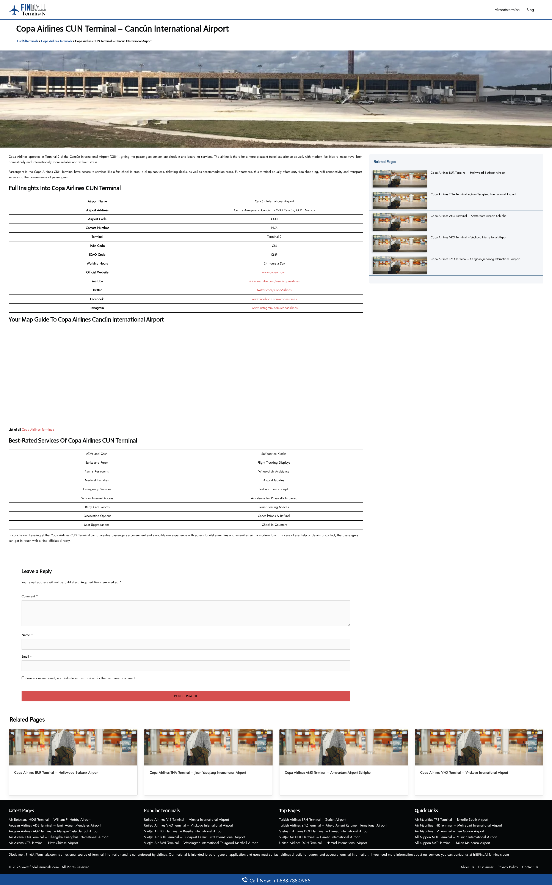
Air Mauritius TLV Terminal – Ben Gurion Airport (449, 831)
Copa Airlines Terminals (56, 41)
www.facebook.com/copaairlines (274, 299)
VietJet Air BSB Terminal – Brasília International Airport (183, 831)
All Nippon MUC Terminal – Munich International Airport (456, 837)
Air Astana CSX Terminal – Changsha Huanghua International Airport (58, 837)
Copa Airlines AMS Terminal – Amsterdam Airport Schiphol (469, 216)
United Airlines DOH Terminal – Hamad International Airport (323, 842)
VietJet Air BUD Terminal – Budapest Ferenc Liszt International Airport (194, 837)
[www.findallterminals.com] (28, 9)
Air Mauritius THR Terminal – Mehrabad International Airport (458, 825)
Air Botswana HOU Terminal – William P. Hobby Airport (50, 819)
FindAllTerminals (27, 41)
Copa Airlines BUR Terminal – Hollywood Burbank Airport (468, 172)
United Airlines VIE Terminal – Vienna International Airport (186, 819)
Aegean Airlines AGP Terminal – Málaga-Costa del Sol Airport (54, 831)
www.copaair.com (274, 272)
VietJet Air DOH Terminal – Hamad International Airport (319, 837)
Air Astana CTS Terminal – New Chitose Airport (43, 842)
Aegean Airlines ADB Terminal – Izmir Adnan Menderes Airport (55, 825)
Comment (30, 596)
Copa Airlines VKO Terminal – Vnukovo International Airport (469, 237)
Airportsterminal (508, 10)
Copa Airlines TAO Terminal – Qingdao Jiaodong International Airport (475, 259)
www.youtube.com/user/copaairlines (274, 281)
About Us (467, 867)
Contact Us (530, 867)
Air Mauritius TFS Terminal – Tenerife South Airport (451, 819)
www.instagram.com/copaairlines (275, 307)
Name (27, 635)
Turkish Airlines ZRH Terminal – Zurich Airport (312, 819)
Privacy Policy (508, 867)
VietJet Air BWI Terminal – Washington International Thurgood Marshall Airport (201, 842)
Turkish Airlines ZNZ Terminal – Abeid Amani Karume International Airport (333, 825)
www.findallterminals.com (40, 867)
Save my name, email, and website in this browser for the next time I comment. (80, 678)
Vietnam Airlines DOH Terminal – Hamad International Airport (324, 831)
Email (27, 656)
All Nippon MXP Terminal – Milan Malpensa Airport (452, 842)
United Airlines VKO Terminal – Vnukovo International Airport (188, 825)
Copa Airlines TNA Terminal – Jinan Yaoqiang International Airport (473, 194)
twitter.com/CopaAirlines (274, 290)
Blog (530, 10)
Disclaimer (485, 867)
